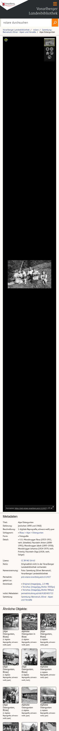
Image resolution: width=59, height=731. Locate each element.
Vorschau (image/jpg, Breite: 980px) (38, 590)
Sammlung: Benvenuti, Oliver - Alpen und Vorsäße (27, 30)
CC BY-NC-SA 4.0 (28, 560)
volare (36, 29)
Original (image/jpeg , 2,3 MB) (36, 584)
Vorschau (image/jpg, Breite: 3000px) (39, 587)
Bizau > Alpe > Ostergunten (31, 532)
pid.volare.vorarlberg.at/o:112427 (36, 577)
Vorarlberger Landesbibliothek (16, 29)
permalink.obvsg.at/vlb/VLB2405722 (37, 593)
